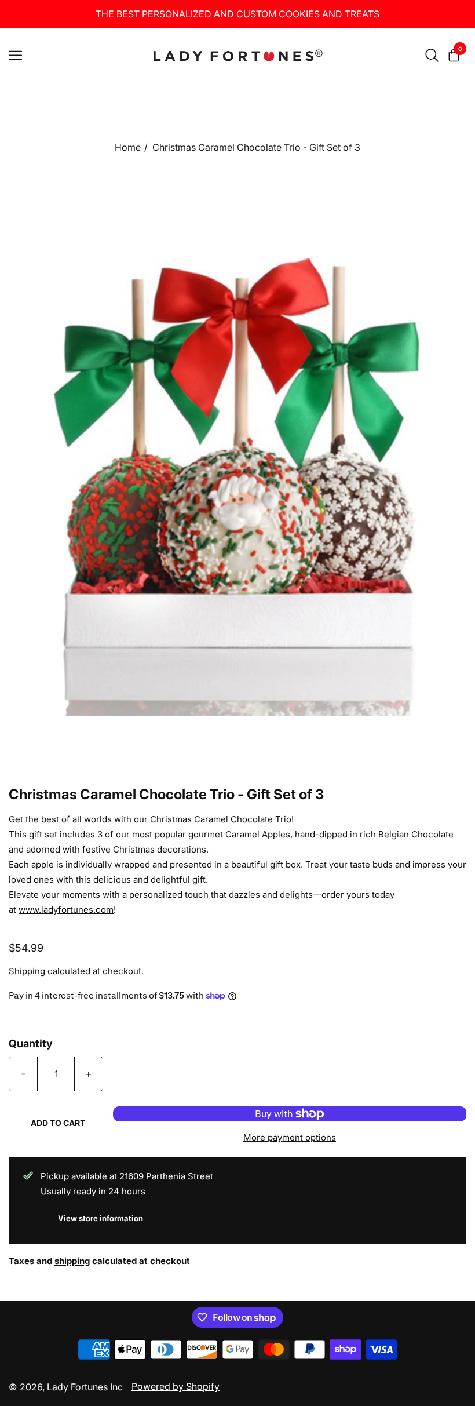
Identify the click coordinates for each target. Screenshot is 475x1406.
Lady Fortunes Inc (85, 1387)
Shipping (27, 971)
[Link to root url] (237, 55)
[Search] (432, 55)
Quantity (31, 1044)
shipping (72, 1260)
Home (128, 147)
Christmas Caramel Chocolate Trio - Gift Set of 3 (256, 147)
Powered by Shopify (175, 1386)
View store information (100, 1218)
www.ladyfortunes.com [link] (66, 909)
